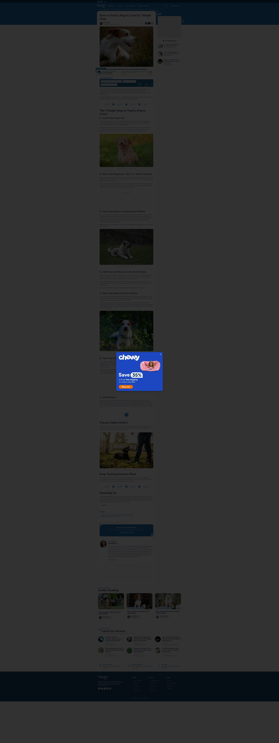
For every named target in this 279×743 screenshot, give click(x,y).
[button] (160, 354)
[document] (139, 371)
